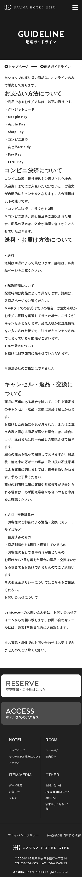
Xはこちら (52, 798)
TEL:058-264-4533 (26, 863)
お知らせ (14, 792)
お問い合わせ (54, 785)
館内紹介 (51, 756)
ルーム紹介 (52, 750)
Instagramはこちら (58, 792)
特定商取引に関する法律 (64, 835)
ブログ (13, 798)
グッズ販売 (15, 785)
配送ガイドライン (57, 66)
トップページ (18, 66)
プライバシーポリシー (23, 835)
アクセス (14, 763)
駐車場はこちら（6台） (57, 806)
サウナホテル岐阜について (25, 756)
